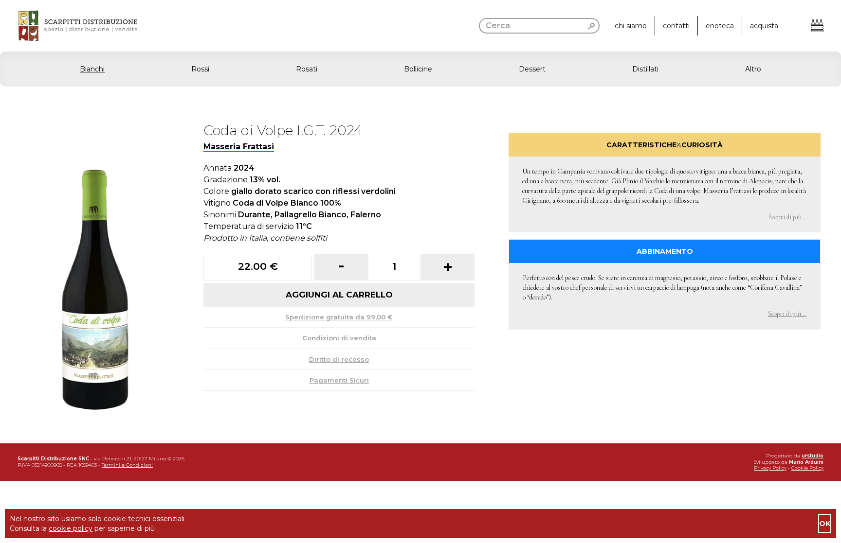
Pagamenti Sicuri (339, 380)
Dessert (532, 69)
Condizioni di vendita (339, 338)
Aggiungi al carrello (339, 294)
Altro (753, 69)
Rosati (306, 69)
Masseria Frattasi (238, 146)
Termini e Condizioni (127, 465)
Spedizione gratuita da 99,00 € (339, 317)
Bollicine (418, 69)
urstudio (812, 456)
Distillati (645, 69)
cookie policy (70, 528)
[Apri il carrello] (817, 25)
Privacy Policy (770, 468)
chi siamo (631, 25)
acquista (764, 25)
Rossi (200, 69)
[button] (420, 69)
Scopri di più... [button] (787, 217)
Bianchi (92, 69)
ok (824, 523)
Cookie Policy (807, 468)
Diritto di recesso (339, 359)
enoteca (720, 25)
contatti (676, 25)
